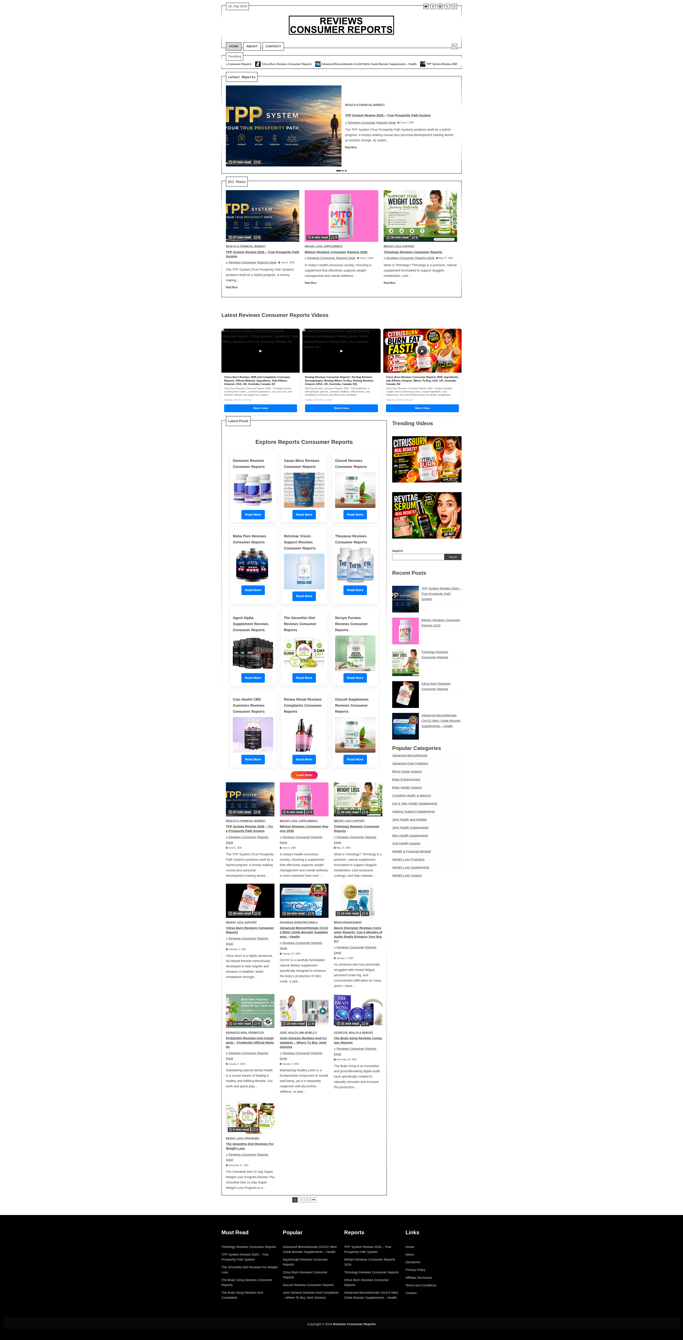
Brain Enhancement (348, 922)
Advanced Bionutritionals (299, 922)
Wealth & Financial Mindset (365, 105)
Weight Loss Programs (242, 1138)
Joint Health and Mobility (298, 1032)
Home (234, 46)
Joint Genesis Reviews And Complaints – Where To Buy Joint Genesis (303, 1042)
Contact (273, 46)
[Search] (454, 46)
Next (313, 1200)
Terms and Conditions (421, 1285)
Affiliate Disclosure (419, 1277)
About (252, 46)
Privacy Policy (415, 1270)
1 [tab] (338, 170)
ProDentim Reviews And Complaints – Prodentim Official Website (250, 1042)
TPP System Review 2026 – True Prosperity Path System (289, 64)
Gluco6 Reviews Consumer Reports (308, 1285)
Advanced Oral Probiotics (245, 1032)
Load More (304, 775)
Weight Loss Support (399, 246)
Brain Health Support (407, 787)
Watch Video (260, 408)
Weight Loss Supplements (324, 246)
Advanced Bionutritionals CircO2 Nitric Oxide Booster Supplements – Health (304, 932)
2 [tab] (343, 170)
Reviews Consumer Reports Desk (372, 122)
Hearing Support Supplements (413, 811)
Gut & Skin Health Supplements (414, 803)
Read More (351, 147)
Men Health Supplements (410, 835)
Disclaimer (413, 1262)
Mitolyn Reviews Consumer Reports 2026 (359, 64)
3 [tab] (346, 170)
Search (397, 550)
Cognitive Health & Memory (354, 1032)
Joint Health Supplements (410, 827)
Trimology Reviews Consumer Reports (418, 64)
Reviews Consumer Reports (354, 1324)
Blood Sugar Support (407, 771)
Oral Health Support (406, 843)
